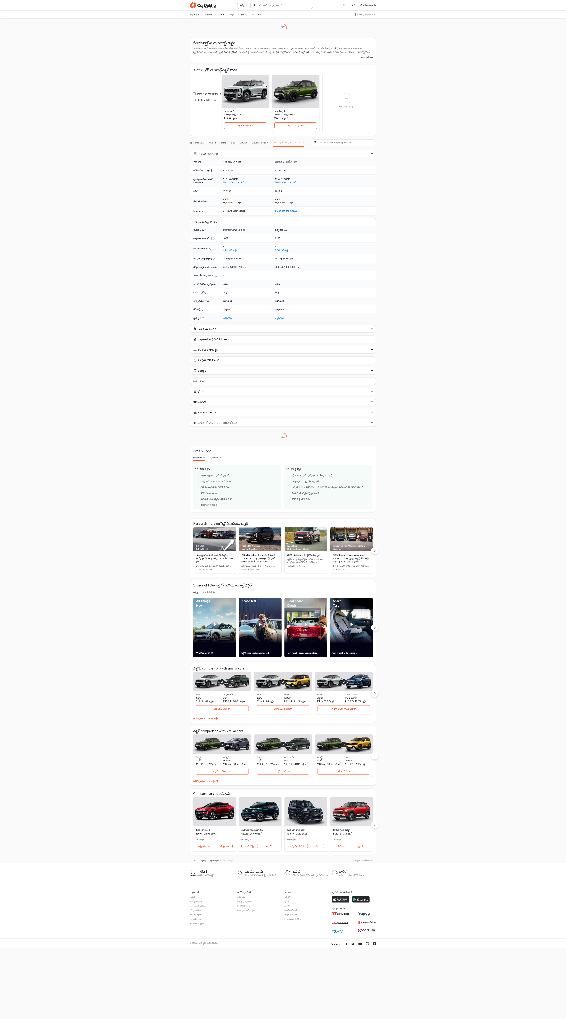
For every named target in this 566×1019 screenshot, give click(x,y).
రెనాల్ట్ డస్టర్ (279, 111)
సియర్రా (287, 697)
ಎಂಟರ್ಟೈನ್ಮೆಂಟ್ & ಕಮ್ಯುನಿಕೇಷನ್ (288, 142)
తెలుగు (342, 5)
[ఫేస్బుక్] (346, 944)
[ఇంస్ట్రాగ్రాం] (367, 944)
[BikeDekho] (340, 913)
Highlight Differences (207, 100)
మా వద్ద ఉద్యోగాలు (196, 901)
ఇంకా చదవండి (367, 57)
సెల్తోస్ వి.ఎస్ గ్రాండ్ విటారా (344, 708)
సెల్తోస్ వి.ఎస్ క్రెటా (222, 708)
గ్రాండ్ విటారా (351, 697)
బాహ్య (223, 142)
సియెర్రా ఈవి (224, 846)
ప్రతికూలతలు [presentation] (215, 457)
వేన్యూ (341, 846)
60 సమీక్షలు (289, 202)
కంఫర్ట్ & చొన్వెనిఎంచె (195, 142)
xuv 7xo (270, 846)
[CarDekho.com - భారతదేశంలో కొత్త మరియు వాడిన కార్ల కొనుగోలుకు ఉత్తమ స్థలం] (203, 5)
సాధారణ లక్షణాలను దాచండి (209, 93)
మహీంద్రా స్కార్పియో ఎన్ (252, 829)
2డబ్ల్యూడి (227, 317)
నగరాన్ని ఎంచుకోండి (365, 14)
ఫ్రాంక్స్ (361, 846)
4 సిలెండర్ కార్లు (230, 250)
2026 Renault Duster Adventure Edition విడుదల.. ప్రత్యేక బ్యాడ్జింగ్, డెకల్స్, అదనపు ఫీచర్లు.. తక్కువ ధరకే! (351, 558)
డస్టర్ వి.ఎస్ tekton (222, 771)
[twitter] (353, 944)
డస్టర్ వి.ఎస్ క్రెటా (283, 771)
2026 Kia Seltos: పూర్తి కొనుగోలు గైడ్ (303, 555)
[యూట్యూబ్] (360, 944)
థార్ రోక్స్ (249, 846)
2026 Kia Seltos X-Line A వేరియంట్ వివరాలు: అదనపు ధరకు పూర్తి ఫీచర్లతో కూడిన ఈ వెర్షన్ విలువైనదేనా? (258, 558)
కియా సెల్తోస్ (229, 111)
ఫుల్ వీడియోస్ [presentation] (209, 592)
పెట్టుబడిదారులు (195, 919)
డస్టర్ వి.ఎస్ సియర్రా (344, 771)
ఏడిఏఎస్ (244, 142)
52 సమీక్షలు (237, 202)
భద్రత (233, 142)
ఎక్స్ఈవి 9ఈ (204, 846)
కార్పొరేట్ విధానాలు (196, 915)
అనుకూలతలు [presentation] (199, 457)
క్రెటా (225, 697)
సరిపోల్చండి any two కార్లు (204, 718)
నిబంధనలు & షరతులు (198, 906)
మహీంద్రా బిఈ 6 (203, 829)
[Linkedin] (374, 944)
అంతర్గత (212, 142)
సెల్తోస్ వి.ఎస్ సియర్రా (283, 708)
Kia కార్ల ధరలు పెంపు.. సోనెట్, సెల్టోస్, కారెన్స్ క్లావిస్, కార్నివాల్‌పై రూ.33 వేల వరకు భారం (214, 558)
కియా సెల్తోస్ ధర (231, 52)
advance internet (260, 142)
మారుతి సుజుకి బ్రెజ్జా (341, 829)
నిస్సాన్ (226, 757)
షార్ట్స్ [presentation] (195, 592)
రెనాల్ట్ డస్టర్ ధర (302, 52)
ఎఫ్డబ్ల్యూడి (279, 317)
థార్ (315, 846)
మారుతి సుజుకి (351, 694)
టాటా (286, 694)
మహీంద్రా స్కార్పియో (296, 829)
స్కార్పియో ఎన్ (295, 846)
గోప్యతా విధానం (195, 910)
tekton (226, 760)
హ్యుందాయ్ (228, 694)
